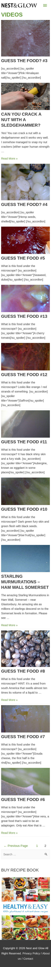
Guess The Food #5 (23, 258)
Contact (28, 958)
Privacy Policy (31, 953)
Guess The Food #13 (24, 316)
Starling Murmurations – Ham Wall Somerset (25, 582)
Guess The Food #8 (23, 671)
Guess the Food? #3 (24, 60)
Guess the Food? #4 (24, 204)
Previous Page (16, 846)
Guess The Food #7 (23, 736)
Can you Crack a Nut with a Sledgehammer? (21, 120)
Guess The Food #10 (24, 509)
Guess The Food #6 (23, 799)
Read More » (9, 158)
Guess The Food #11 (24, 441)
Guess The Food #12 (24, 374)
